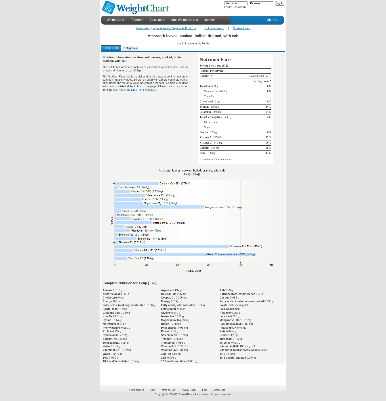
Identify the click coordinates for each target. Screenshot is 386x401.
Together (137, 19)
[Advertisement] (189, 371)
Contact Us (219, 389)
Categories (143, 28)
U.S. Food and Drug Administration (134, 89)
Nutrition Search (214, 28)
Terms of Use (167, 389)
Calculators (157, 19)
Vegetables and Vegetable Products (174, 28)
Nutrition (210, 19)
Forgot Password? (235, 7)
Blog (152, 389)
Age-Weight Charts (184, 19)
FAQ (204, 389)
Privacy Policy (188, 389)
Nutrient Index (241, 28)
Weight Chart (116, 19)
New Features (136, 389)
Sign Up (272, 19)
